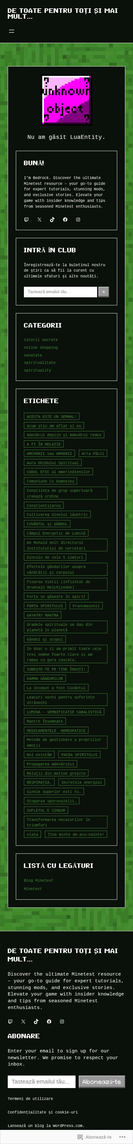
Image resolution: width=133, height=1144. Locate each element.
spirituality (37, 370)
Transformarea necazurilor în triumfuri (58, 822)
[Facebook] (65, 219)
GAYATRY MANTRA (42, 615)
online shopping (41, 347)
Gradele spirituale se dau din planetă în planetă (59, 627)
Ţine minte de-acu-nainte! (76, 834)
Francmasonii (86, 605)
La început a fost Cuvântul (56, 687)
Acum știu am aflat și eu (54, 425)
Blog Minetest (38, 880)
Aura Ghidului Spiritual (53, 462)
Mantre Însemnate (45, 721)
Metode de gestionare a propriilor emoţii (64, 742)
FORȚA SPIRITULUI (45, 605)
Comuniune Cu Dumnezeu (50, 481)
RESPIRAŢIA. (39, 782)
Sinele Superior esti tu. (54, 791)
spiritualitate (40, 362)
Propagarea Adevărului (50, 763)
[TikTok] (52, 219)
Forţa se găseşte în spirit (56, 596)
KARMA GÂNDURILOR (45, 678)
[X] (39, 219)
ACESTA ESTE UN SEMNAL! (52, 416)
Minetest (33, 888)
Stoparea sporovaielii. (52, 800)
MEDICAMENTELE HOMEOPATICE (56, 730)
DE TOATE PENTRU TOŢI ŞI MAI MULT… (63, 13)
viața (32, 834)
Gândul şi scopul (45, 639)
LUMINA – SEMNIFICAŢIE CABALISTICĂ (64, 711)
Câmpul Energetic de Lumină (56, 533)
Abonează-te (102, 1081)
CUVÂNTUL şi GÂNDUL (47, 523)
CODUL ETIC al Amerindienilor (58, 471)
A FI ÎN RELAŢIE (44, 444)
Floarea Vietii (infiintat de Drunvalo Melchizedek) (58, 584)
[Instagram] (78, 219)
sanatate (33, 355)
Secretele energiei (81, 782)
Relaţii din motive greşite (56, 773)
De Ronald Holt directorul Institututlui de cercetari (56, 545)
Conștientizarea (44, 505)
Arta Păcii (93, 453)
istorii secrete (41, 339)
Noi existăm (39, 754)
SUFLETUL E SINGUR (46, 810)
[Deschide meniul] (11, 31)
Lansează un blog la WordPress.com (45, 1125)
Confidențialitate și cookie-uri (43, 1112)
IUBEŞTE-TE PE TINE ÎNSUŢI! (56, 669)
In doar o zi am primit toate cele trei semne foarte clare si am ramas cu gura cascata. (64, 654)
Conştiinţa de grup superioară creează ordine (59, 493)
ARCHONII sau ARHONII (49, 453)
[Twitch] (26, 219)
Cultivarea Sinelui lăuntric (57, 514)
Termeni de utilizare (30, 1098)
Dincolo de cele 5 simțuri (55, 557)
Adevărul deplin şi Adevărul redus (64, 434)
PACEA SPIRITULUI (79, 754)
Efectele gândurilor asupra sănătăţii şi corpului (56, 569)
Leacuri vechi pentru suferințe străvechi (61, 700)
